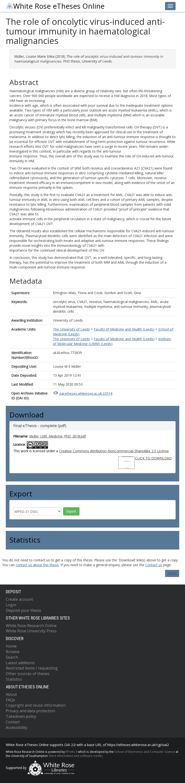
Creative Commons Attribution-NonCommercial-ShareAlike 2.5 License (114, 451)
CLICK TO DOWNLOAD (153, 458)
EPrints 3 (71, 752)
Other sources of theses (27, 673)
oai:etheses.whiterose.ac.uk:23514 (85, 393)
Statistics (14, 679)
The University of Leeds (71, 329)
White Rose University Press (31, 631)
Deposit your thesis (23, 610)
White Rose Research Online (31, 625)
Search (12, 657)
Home (11, 646)
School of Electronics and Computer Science (144, 752)
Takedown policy (21, 716)
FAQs (10, 700)
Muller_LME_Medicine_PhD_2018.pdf (57, 436)
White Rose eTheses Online (59, 6)
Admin (172, 573)
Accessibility (16, 727)
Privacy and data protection (30, 710)
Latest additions (20, 662)
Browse (13, 651)
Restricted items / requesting (32, 668)
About (11, 694)
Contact (13, 722)
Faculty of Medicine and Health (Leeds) (124, 329)
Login (11, 604)
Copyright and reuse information (36, 705)
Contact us (153, 565)
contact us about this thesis (37, 565)
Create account (19, 599)
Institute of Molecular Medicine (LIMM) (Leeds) (112, 341)
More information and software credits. (76, 756)
